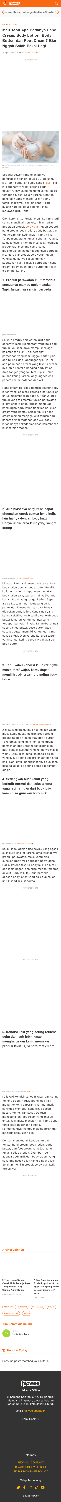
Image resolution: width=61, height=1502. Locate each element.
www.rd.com (31, 1091)
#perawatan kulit (11, 1313)
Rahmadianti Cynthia (11, 1294)
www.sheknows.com (41, 724)
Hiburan (16, 12)
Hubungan (27, 12)
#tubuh (27, 1313)
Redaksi (23, 1462)
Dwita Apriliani (31, 52)
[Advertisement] (30, 93)
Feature (7, 12)
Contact (37, 1462)
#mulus (51, 1307)
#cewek (23, 1307)
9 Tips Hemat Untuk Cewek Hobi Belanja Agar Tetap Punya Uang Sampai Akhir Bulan (16, 1285)
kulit (49, 182)
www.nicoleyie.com (25, 578)
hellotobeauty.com (23, 843)
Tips (15, 24)
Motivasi (39, 12)
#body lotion (9, 1307)
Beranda (6, 24)
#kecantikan (37, 1307)
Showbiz (49, 12)
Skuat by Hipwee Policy (30, 1471)
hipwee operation (35, 1410)
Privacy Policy (24, 1467)
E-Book (42, 1467)
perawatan (33, 226)
